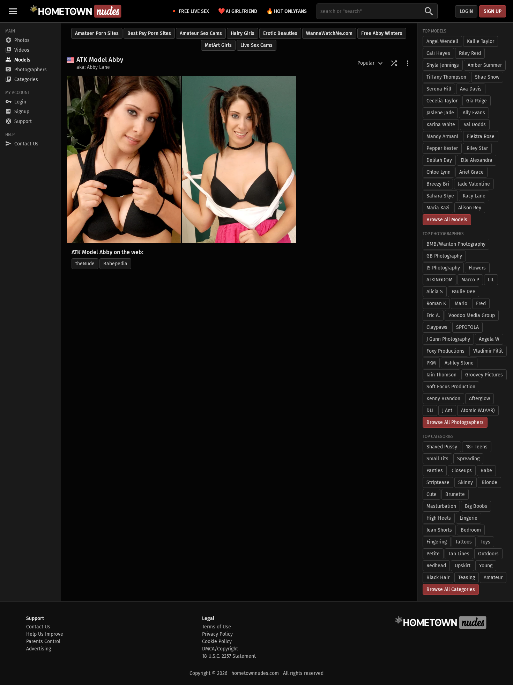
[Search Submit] (428, 11)
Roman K (436, 304)
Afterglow (479, 399)
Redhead (436, 566)
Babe (486, 471)
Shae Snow (487, 77)
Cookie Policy (217, 641)
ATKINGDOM (439, 280)
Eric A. (433, 315)
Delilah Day (439, 160)
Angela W (489, 339)
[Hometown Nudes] (75, 11)
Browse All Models (446, 220)
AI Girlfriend (237, 11)
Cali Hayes (438, 53)
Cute (431, 494)
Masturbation (441, 506)
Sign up (492, 11)
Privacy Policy (217, 634)
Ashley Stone (459, 363)
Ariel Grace (471, 172)
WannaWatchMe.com (329, 33)
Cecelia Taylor (442, 101)
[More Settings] (407, 63)
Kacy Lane (474, 196)
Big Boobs (476, 506)
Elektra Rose (481, 136)
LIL (491, 280)
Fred (481, 304)
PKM (431, 363)
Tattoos (463, 542)
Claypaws (436, 327)
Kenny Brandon (443, 399)
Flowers (477, 268)
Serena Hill (438, 89)
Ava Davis (471, 89)
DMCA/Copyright (220, 649)
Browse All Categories (450, 589)
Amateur (493, 578)
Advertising (38, 649)
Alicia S (434, 292)
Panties (434, 471)
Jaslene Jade (440, 113)
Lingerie (468, 518)
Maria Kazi (437, 208)
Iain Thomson (441, 375)
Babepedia (115, 264)
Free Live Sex (194, 11)
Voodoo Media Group (471, 315)
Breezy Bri (437, 184)
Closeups (462, 471)
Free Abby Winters (381, 33)
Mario (461, 304)
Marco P (470, 280)
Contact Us (38, 627)
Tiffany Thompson (446, 77)
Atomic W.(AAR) (478, 410)
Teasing (466, 578)
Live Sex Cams (256, 45)
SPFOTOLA (467, 327)
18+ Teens (477, 447)
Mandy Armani (442, 136)
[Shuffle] (394, 63)
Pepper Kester (442, 148)
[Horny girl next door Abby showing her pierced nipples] (123, 159)
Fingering (436, 542)
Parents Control (43, 641)
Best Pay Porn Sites (149, 33)
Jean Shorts (439, 530)
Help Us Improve (44, 634)
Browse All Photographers (455, 422)
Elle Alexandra (476, 160)
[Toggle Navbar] (13, 11)
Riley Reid (470, 53)
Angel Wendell (442, 41)
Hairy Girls (242, 33)
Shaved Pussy (441, 447)
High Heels (438, 518)
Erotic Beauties (280, 33)
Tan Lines (458, 554)
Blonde (489, 482)
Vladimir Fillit (488, 351)
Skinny (465, 482)
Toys (485, 542)
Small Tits (437, 459)
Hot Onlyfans (286, 11)
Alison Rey (469, 208)
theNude (85, 264)
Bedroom (471, 530)
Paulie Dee (463, 292)
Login (466, 11)
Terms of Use (216, 627)
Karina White (440, 125)
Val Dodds (475, 125)
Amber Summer (485, 65)
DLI (429, 410)
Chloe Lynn (438, 172)
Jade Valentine (474, 184)
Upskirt (462, 566)
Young (485, 566)
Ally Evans (474, 113)
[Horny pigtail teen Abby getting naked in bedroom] (239, 159)
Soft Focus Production (450, 387)
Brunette (455, 494)
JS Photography (443, 268)
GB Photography (444, 256)
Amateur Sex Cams (201, 33)
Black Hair (437, 578)
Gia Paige (476, 101)
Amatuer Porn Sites (97, 33)
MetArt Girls (218, 45)
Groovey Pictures (484, 375)
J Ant (447, 410)
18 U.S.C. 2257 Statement (229, 656)
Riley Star (477, 148)
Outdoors (488, 554)
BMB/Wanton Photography (455, 244)
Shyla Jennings (442, 65)
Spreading (468, 459)
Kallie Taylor (480, 41)
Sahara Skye (440, 196)
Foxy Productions (445, 351)
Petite (433, 554)
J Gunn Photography (448, 339)
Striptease (437, 482)
